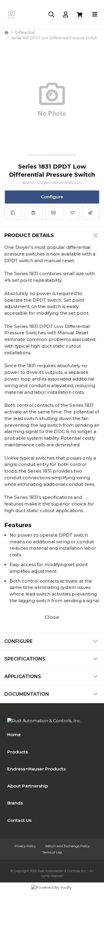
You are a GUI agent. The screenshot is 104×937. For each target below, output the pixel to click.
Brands (15, 803)
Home (14, 734)
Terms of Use (52, 852)
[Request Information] (54, 213)
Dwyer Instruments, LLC (59, 182)
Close (52, 617)
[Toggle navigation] (95, 14)
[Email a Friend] (90, 213)
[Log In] (65, 14)
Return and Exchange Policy (67, 846)
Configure (52, 196)
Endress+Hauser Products (36, 769)
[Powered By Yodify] (52, 893)
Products (17, 752)
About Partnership (27, 786)
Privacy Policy (25, 846)
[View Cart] (79, 14)
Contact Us (19, 820)
